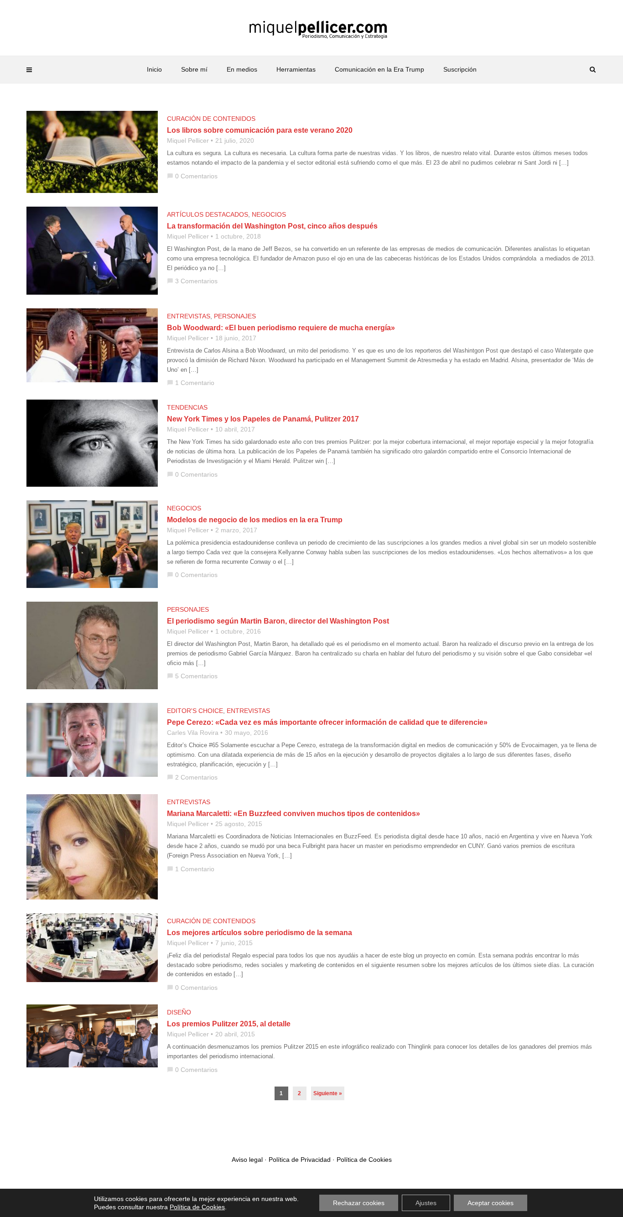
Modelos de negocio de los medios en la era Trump (255, 520)
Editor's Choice (195, 710)
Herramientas (296, 69)
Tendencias (187, 407)
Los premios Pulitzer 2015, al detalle (229, 1024)
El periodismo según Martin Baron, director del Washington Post (278, 621)
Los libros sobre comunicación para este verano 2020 (260, 130)
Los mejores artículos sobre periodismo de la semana (259, 932)
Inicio (154, 69)
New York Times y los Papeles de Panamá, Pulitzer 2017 (263, 419)
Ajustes (425, 1203)
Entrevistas (188, 316)
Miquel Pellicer (188, 140)
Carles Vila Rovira (192, 732)
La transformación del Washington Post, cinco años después (272, 226)
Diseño (179, 1012)
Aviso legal (247, 1159)
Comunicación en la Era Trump (379, 69)
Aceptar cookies (490, 1203)
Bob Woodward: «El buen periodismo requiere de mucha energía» (281, 328)
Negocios (269, 214)
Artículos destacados (207, 214)
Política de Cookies (364, 1159)
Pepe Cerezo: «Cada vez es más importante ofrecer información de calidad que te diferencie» (327, 722)
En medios (242, 69)
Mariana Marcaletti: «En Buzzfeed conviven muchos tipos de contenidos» (293, 813)
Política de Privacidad (300, 1159)
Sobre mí (194, 69)
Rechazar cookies (358, 1203)
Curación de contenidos (211, 118)
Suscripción (460, 69)
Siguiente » (327, 1093)
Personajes (235, 316)
